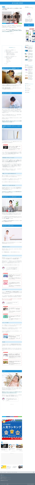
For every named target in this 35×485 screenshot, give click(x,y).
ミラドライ (8, 59)
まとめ (6, 63)
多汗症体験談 (27, 92)
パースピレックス (28, 85)
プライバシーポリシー (4, 478)
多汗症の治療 (27, 90)
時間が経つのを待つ (9, 58)
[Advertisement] (12, 39)
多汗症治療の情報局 (17, 3)
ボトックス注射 (8, 61)
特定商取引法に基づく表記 (4, 480)
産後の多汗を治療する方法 (9, 57)
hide (14, 47)
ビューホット (8, 60)
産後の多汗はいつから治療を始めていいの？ (11, 56)
